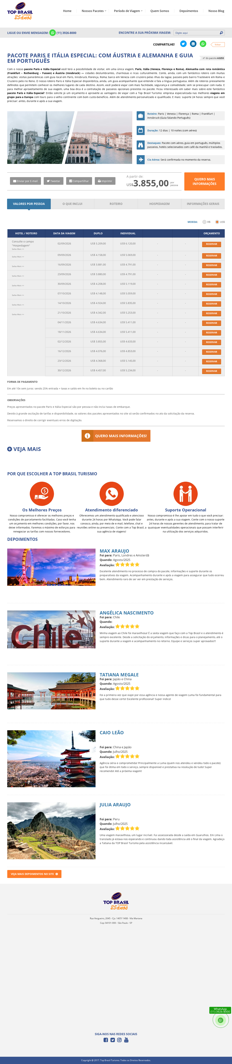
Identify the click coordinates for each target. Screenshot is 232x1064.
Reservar (211, 243)
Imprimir (107, 181)
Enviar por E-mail (27, 181)
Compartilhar (81, 181)
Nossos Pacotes (93, 11)
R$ (208, 222)
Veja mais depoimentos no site (32, 874)
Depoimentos (188, 11)
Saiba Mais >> (18, 249)
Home (67, 11)
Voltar (218, 44)
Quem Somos (159, 11)
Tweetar (55, 181)
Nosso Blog (216, 11)
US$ (222, 222)
